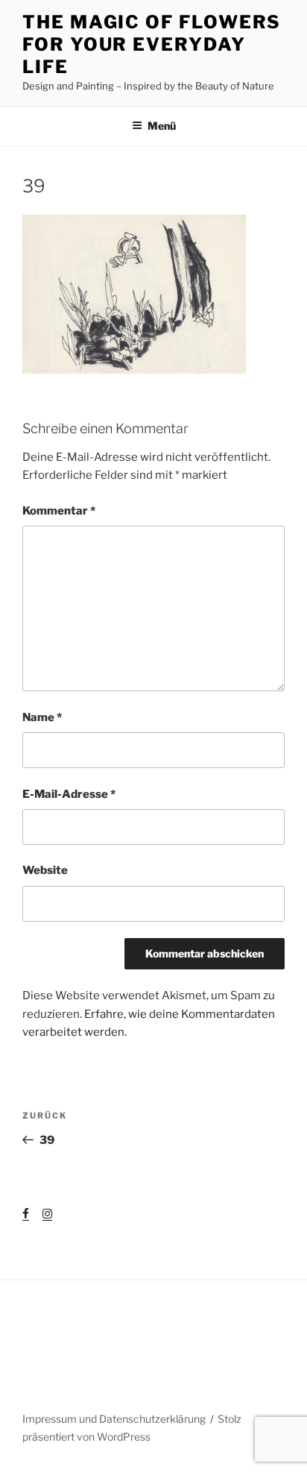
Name (42, 717)
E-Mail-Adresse (68, 794)
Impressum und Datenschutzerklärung (114, 1418)
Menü (162, 125)
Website (45, 870)
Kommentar (58, 511)
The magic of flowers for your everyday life (151, 44)
